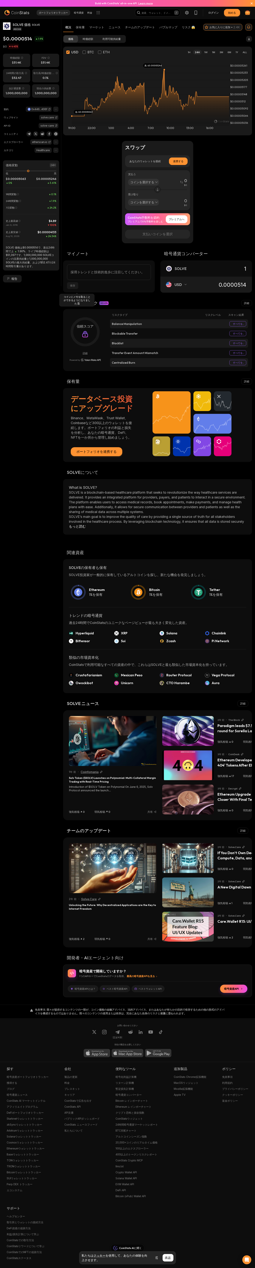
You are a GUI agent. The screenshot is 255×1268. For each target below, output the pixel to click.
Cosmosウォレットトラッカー (25, 1142)
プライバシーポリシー (235, 1088)
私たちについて (73, 1130)
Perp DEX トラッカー (19, 1184)
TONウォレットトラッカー (23, 1160)
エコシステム (14, 1190)
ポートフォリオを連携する (96, 452)
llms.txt (120, 1166)
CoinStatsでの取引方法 (20, 1240)
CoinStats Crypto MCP (129, 1160)
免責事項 (227, 1076)
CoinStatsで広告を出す (78, 1100)
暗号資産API (231, 988)
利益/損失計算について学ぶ (23, 1234)
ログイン (213, 12)
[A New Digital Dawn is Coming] (188, 892)
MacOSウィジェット (186, 1082)
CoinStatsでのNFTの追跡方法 (24, 1252)
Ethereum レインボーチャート (133, 1106)
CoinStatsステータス (19, 1258)
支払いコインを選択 (157, 234)
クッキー (99, 1255)
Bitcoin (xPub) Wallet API (131, 1196)
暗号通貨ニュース (17, 1094)
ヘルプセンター (16, 1216)
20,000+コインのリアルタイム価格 (137, 1142)
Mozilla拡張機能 (183, 1088)
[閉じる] (249, 3)
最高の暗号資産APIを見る (141, 976)
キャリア (69, 1094)
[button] (49, 109)
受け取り (133, 194)
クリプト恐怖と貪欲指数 (130, 1112)
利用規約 (227, 1082)
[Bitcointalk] (55, 133)
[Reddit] (42, 133)
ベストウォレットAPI (150, 988)
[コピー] (49, 109)
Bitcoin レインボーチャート (132, 1100)
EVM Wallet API (125, 1184)
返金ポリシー (230, 1100)
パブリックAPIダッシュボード (82, 1118)
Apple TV (180, 1094)
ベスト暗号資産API (117, 988)
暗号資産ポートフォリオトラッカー (28, 1076)
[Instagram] (104, 1034)
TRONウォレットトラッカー (23, 1166)
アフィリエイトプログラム (22, 1106)
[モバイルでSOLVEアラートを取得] (248, 27)
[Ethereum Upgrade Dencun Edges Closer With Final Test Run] (188, 799)
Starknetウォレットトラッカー (25, 1118)
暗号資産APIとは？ (85, 988)
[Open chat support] (246, 1259)
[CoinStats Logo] (16, 12)
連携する (178, 161)
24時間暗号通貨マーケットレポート (137, 1124)
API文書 (69, 1112)
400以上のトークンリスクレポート (136, 1154)
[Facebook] (49, 133)
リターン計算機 (125, 1082)
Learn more (145, 3)
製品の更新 (70, 1076)
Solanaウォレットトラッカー (24, 1136)
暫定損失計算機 (125, 1088)
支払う (132, 174)
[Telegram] (29, 133)
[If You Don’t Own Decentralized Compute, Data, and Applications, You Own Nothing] (188, 858)
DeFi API (121, 1190)
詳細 (246, 303)
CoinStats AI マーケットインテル (26, 1100)
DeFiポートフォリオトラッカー (25, 1112)
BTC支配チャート (126, 1130)
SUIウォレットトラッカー (22, 1178)
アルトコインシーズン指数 (131, 1136)
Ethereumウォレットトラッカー (25, 1148)
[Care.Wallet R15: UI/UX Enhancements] (188, 927)
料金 (67, 1082)
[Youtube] (150, 1034)
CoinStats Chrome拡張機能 (190, 1076)
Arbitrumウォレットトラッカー (25, 1130)
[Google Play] (158, 1053)
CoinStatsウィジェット (129, 1118)
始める (232, 12)
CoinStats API (72, 1106)
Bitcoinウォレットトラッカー (24, 1172)
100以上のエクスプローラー (132, 1148)
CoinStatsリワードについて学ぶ (25, 1246)
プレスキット (72, 1088)
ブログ (11, 1088)
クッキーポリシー (232, 1094)
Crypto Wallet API (126, 1172)
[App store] (97, 1053)
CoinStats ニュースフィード (81, 1124)
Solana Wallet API (126, 1178)
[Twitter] (35, 133)
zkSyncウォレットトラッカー (24, 1124)
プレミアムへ (176, 219)
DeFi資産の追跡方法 (19, 1228)
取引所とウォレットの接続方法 (25, 1222)
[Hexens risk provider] (85, 360)
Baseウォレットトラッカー (23, 1154)
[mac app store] (127, 1053)
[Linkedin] (140, 1034)
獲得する (12, 1082)
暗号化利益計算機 (126, 1076)
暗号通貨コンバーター (129, 1094)
